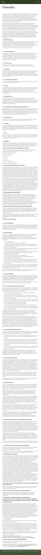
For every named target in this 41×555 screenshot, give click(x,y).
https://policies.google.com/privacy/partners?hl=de (26, 537)
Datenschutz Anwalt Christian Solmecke (17, 546)
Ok (18, 553)
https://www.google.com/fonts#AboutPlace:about (11, 536)
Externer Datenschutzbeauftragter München (26, 545)
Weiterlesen (21, 553)
